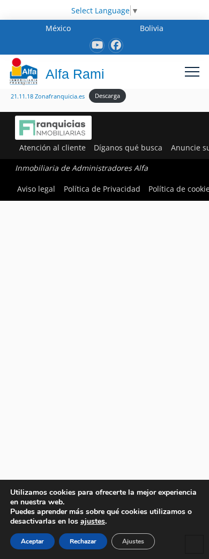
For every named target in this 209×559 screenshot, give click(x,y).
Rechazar (83, 541)
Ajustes (133, 541)
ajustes (92, 521)
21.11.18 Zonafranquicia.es (48, 96)
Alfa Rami (75, 73)
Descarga (107, 96)
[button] (192, 71)
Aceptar (32, 541)
